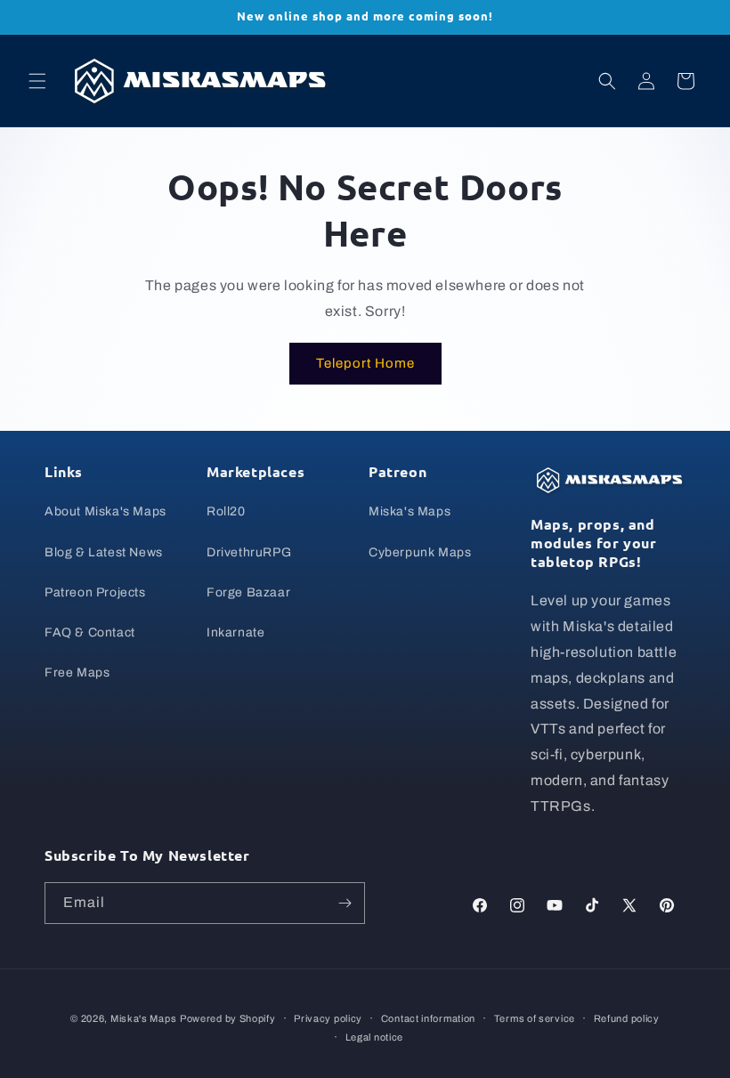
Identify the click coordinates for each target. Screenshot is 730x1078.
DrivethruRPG (249, 552)
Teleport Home (365, 363)
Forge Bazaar (248, 592)
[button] (37, 81)
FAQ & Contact (90, 632)
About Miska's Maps (105, 511)
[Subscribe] (344, 903)
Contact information (428, 1018)
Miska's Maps (409, 511)
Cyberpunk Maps (420, 552)
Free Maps (77, 672)
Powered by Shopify (228, 1018)
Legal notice (374, 1037)
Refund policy (627, 1018)
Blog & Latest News (104, 552)
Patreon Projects (95, 592)
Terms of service (534, 1018)
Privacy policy (328, 1018)
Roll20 (226, 511)
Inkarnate (235, 632)
